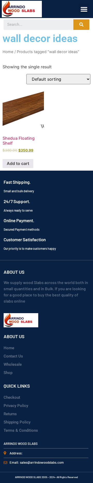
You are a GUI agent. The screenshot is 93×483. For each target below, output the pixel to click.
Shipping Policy (17, 422)
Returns (10, 414)
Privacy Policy (16, 405)
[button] (84, 9)
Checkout (12, 397)
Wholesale (13, 364)
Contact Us (13, 356)
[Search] (81, 24)
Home (8, 51)
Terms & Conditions (21, 430)
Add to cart (18, 163)
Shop (8, 372)
